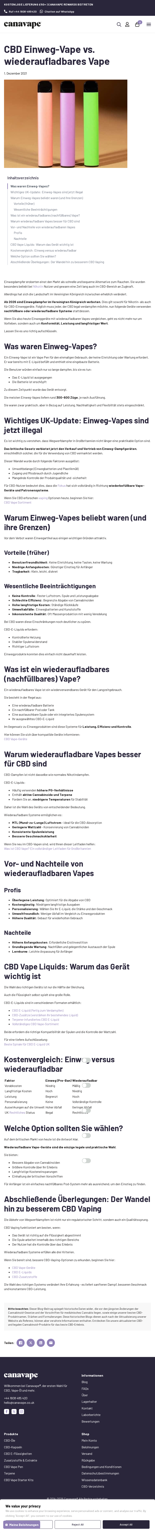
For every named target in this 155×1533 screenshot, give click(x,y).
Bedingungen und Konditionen (101, 1467)
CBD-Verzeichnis (93, 1486)
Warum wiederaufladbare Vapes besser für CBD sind (45, 221)
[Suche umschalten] (119, 24)
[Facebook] (6, 1411)
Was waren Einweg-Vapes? (29, 186)
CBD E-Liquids (22, 1272)
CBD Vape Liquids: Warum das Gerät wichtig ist (42, 244)
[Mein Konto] (127, 24)
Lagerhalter (89, 1401)
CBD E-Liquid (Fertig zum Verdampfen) (37, 1010)
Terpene (9, 1473)
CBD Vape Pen (13, 1467)
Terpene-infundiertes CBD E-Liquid (35, 1019)
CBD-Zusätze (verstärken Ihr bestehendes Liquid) (45, 1015)
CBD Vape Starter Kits (19, 1480)
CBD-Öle (9, 1440)
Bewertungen (90, 1421)
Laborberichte (91, 1415)
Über (85, 1395)
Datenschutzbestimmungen (100, 1473)
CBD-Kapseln (13, 1447)
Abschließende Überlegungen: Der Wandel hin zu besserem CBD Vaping (57, 262)
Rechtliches (17, 1112)
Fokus (62, 485)
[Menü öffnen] (149, 24)
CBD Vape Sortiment (17, 502)
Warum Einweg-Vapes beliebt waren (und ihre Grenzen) (46, 198)
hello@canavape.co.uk (19, 1402)
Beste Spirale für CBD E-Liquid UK (27, 1044)
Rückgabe (88, 1460)
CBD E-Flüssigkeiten (18, 1453)
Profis (18, 233)
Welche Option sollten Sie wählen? (33, 256)
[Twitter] (14, 1411)
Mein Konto (89, 1440)
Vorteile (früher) (24, 203)
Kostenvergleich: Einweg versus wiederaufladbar (43, 250)
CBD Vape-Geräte (15, 739)
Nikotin (38, 286)
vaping (43, 498)
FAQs (85, 1388)
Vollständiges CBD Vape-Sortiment (35, 1024)
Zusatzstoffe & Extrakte (20, 1460)
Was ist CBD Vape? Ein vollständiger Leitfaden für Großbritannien (47, 848)
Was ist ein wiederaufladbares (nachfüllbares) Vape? (45, 215)
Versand (87, 1453)
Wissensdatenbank (94, 1480)
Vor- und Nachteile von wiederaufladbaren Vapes (42, 227)
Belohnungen (90, 1447)
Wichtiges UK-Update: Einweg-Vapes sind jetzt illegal (46, 192)
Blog (85, 1382)
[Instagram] (21, 1411)
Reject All (78, 1524)
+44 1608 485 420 (15, 1398)
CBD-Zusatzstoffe (24, 1277)
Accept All (126, 1524)
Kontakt (87, 1408)
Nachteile (20, 238)
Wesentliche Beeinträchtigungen (35, 209)
